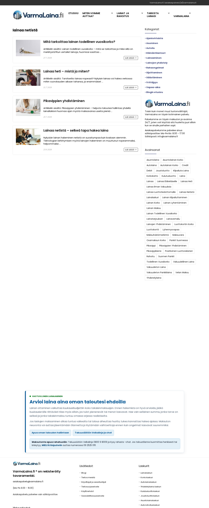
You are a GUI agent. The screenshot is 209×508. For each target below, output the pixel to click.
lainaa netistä (186, 192)
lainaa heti (186, 181)
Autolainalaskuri (149, 482)
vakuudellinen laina (183, 261)
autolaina (152, 165)
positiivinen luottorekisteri (179, 251)
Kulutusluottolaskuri (150, 491)
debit (149, 170)
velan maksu (182, 272)
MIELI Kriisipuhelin (52, 445)
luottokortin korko (184, 224)
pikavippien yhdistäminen (173, 245)
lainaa (150, 181)
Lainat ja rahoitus (123, 14)
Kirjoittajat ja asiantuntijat (93, 482)
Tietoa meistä (88, 477)
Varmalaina (181, 16)
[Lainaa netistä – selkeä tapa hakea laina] (28, 130)
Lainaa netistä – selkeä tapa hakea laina (75, 130)
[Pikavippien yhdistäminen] (28, 101)
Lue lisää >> (131, 58)
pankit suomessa (179, 240)
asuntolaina (153, 159)
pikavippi (151, 245)
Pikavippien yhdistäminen (64, 101)
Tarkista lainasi (153, 14)
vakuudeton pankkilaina (159, 272)
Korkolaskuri (147, 477)
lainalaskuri (153, 197)
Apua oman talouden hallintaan (50, 432)
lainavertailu (173, 218)
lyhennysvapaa (171, 229)
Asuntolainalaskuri (150, 500)
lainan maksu (154, 208)
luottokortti (153, 229)
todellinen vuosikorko (158, 261)
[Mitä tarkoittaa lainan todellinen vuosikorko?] (28, 41)
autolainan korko (169, 165)
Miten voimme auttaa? (91, 14)
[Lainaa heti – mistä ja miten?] (28, 71)
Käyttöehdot (87, 491)
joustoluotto (163, 170)
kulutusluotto (169, 176)
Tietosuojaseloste (90, 486)
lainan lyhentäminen (175, 202)
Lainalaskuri (146, 472)
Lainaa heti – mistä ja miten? (66, 71)
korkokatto (152, 176)
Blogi (83, 472)
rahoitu (151, 256)
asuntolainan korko (173, 159)
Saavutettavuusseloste (92, 495)
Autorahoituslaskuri (150, 505)
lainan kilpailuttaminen (174, 197)
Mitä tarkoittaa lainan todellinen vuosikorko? (79, 42)
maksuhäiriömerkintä (158, 234)
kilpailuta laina (181, 170)
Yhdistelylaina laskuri (151, 486)
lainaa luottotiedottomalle (161, 192)
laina (182, 176)
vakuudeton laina (156, 267)
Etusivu (73, 13)
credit (185, 165)
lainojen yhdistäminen (159, 224)
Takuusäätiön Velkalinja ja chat (93, 432)
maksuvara (178, 234)
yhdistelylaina (154, 277)
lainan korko (153, 202)
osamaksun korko (156, 240)
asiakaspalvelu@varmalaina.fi (28, 481)
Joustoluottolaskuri (150, 495)
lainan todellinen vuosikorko (162, 213)
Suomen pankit (166, 256)
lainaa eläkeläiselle (167, 181)
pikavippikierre (154, 251)
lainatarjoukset (155, 218)
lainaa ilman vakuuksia (159, 186)
